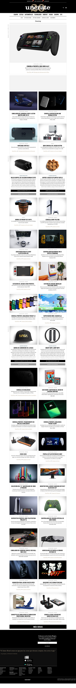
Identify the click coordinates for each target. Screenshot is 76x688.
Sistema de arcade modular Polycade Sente (52, 284)
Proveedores (12, 674)
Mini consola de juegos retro (52, 146)
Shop (22, 17)
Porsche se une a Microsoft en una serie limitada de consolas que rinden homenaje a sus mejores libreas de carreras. (23, 491)
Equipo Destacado (23, 175)
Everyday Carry (45, 17)
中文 (38, 673)
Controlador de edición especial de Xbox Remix (52, 519)
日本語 (39, 672)
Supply (52, 143)
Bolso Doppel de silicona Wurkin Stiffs (23, 178)
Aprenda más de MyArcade (55, 621)
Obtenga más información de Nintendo (26, 151)
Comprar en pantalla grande (56, 557)
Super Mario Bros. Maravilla (52, 316)
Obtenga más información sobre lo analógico (26, 395)
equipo (16, 14)
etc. (1, 674)
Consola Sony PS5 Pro (52, 220)
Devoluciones (22, 671)
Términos (49, 673)
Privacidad (50, 672)
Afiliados (21, 673)
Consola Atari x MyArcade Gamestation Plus (52, 615)
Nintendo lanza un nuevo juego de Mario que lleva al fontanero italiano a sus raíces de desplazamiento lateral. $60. (53, 319)
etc (61, 14)
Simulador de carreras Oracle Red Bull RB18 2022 (23, 551)
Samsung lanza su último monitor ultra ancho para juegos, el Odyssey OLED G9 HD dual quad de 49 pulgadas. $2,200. (52, 490)
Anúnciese (50, 671)
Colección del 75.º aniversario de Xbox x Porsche (23, 487)
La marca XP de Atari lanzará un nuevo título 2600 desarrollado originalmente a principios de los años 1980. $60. (52, 394)
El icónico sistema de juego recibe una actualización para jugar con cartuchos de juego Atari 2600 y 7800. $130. (23, 456)
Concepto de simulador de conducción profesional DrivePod (23, 615)
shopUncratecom (38, 1)
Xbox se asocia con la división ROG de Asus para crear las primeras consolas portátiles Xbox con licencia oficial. (38, 68)
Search (63, 7)
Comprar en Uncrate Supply (56, 151)
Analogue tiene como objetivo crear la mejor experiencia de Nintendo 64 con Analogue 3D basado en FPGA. (23, 392)
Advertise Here (8, 159)
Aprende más (56, 587)
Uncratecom (30, 1)
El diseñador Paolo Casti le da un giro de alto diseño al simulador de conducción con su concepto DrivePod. (23, 618)
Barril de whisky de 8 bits (23, 220)
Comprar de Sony (26, 258)
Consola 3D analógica (23, 390)
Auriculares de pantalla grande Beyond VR (52, 551)
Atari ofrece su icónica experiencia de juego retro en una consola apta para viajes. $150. (23, 286)
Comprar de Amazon (55, 493)
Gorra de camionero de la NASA (23, 348)
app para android (36, 17)
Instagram (30, 669)
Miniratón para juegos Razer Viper (23, 582)
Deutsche (40, 671)
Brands (20, 669)
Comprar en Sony (55, 226)
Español (40, 668)
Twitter (30, 668)
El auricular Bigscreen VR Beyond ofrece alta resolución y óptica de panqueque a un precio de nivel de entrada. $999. (52, 554)
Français (40, 669)
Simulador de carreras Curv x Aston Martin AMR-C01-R (23, 114)
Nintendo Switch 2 (23, 146)
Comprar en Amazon (55, 322)
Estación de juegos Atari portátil (23, 284)
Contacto (50, 669)
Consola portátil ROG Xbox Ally (38, 66)
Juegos (40, 64)
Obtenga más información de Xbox (41, 72)
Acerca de (50, 668)
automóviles (29, 14)
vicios (51, 14)
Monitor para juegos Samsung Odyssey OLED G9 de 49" (52, 487)
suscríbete (52, 17)
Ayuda (20, 675)
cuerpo (56, 14)
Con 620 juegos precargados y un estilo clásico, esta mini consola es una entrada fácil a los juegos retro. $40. (52, 148)
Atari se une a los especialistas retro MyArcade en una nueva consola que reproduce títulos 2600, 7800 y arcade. (52, 618)
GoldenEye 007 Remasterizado (52, 582)
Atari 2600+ (23, 454)
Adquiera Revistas (13, 673)
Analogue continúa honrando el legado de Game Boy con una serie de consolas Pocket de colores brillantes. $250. (23, 318)
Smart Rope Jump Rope (52, 348)
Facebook (30, 671)
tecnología (38, 14)
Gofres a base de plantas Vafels (52, 178)
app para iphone (27, 17)
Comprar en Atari (26, 289)
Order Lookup (22, 674)
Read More (29, 72)
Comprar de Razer (27, 589)
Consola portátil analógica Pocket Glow (52, 423)
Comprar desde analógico (26, 321)
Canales (11, 669)
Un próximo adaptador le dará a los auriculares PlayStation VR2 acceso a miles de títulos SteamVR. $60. (23, 255)
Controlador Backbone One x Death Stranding (52, 252)
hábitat (45, 14)
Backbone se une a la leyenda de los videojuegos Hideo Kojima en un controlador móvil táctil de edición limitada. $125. (52, 256)
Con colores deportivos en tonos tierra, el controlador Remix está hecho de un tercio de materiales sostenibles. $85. (52, 523)
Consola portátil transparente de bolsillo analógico (23, 423)
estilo (21, 14)
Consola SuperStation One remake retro (52, 114)
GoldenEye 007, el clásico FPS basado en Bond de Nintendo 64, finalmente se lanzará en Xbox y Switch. (52, 584)
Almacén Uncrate (52, 175)
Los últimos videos (14, 668)
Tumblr (30, 673)
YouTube (30, 672)
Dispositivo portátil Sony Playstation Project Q (23, 519)
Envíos (20, 672)
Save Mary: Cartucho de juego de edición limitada (52, 390)
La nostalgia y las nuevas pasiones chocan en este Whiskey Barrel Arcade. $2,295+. (23, 222)
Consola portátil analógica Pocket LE (23, 316)
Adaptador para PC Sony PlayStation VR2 (23, 252)
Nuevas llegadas (22, 668)
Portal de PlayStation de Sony (52, 454)
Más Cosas (38, 626)
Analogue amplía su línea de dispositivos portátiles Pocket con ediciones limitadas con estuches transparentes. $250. (23, 426)
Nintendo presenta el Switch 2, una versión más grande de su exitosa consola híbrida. (23, 148)
